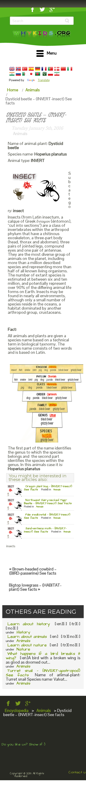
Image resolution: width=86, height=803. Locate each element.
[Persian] (56, 74)
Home (12, 89)
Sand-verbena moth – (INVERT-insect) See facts (45, 530)
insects (10, 546)
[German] (37, 69)
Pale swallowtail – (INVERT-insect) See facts (47, 516)
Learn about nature (27, 645)
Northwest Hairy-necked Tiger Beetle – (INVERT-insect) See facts (48, 501)
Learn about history (28, 624)
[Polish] (50, 74)
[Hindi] (11, 74)
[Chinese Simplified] (63, 69)
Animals (32, 89)
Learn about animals (27, 636)
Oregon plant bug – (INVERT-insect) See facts (48, 488)
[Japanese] (31, 74)
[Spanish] (31, 69)
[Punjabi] (44, 74)
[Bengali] (37, 74)
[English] (11, 69)
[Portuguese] (50, 69)
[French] (44, 69)
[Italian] (69, 69)
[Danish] (56, 69)
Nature (23, 649)
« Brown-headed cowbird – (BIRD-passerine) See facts (32, 571)
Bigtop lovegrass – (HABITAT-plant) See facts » (35, 587)
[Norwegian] (18, 69)
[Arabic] (24, 74)
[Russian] (18, 74)
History (23, 632)
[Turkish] (24, 69)
